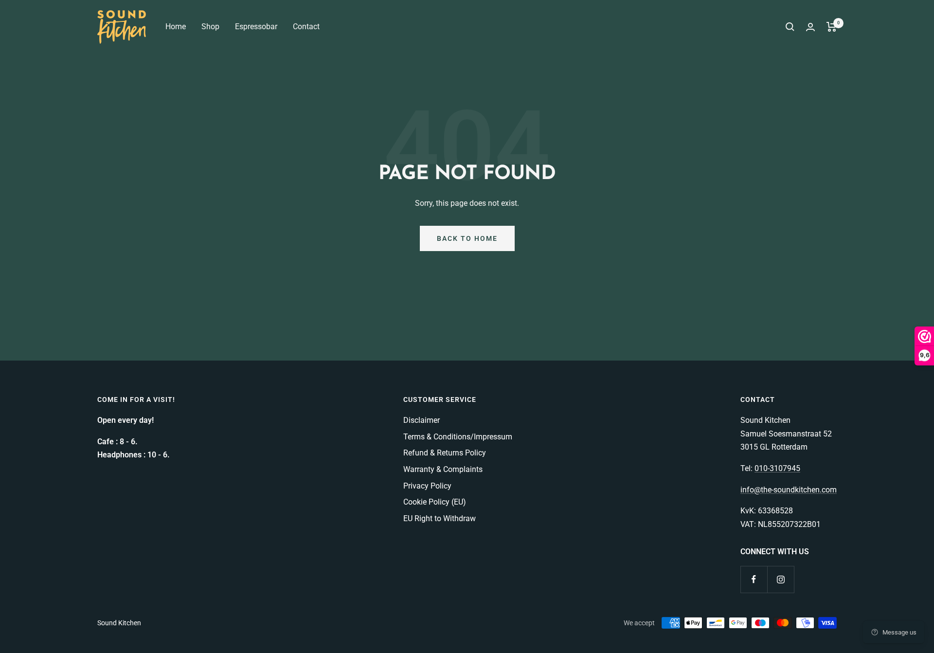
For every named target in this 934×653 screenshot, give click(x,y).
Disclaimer (421, 420)
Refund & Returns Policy (444, 452)
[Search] (790, 26)
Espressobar (256, 26)
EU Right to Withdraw (439, 518)
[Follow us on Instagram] (780, 579)
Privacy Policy (427, 485)
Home (175, 26)
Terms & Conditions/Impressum (457, 436)
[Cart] (831, 27)
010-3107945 (777, 468)
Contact (306, 26)
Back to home (467, 238)
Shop (210, 26)
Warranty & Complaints (443, 469)
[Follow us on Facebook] (753, 579)
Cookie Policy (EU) (434, 502)
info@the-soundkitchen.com (788, 489)
